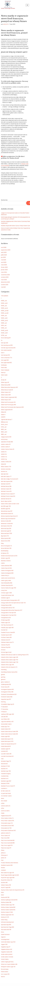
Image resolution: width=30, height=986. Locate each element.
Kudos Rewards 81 (6, 746)
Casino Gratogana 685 (7, 573)
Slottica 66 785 (5, 897)
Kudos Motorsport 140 (7, 739)
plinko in (3, 853)
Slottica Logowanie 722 (7, 915)
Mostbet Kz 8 (4, 778)
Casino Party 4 (5, 575)
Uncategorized (5, 939)
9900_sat (3, 429)
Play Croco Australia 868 (8, 843)
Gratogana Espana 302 (7, 689)
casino (3, 563)
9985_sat (3, 434)
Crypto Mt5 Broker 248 (7, 595)
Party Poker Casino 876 (7, 820)
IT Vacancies (4, 709)
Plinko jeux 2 (4, 855)
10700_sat (4, 335)
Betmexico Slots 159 (6, 526)
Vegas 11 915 (4, 944)
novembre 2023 (5, 275)
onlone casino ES (5, 806)
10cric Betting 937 (6, 338)
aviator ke (4, 454)
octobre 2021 (4, 284)
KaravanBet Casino (6, 724)
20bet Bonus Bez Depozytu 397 (9, 387)
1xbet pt (3, 372)
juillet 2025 (4, 255)
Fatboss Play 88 (5, 645)
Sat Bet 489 (4, 882)
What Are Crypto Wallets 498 (9, 964)
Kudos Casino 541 (5, 729)
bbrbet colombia (5, 469)
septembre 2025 (5, 250)
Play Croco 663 (5, 838)
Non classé (4, 801)
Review (3, 867)
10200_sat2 (4, 318)
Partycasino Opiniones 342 (8, 830)
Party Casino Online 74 (7, 818)
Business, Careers (6, 560)
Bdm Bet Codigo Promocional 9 (9, 479)
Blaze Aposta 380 (6, 538)
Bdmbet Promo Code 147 (8, 494)
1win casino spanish (6, 350)
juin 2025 (3, 257)
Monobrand (4, 763)
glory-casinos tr (5, 682)
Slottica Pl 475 (5, 917)
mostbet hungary (6, 773)
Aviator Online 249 (6, 461)
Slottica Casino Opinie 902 (8, 910)
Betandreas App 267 (6, 511)
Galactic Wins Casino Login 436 (9, 657)
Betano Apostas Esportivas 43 (9, 516)
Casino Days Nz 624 (6, 568)
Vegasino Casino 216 (6, 952)
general (3, 679)
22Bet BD (3, 412)
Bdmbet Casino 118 (6, 489)
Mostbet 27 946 (5, 766)
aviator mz (4, 456)
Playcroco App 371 (6, 848)
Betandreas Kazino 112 (7, 513)
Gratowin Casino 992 (6, 697)
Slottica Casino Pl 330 (7, 912)
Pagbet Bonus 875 (6, 815)
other (2, 808)
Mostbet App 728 (6, 771)
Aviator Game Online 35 (7, 449)
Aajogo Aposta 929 (6, 437)
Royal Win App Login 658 (7, 877)
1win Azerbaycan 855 (7, 345)
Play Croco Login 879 (6, 845)
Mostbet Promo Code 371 (8, 786)
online (2, 803)
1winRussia (4, 365)
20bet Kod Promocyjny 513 (8, 402)
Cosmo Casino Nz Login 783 (8, 588)
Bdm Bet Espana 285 (6, 481)
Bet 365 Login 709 (6, 506)
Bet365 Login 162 (5, 508)
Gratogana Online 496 (7, 692)
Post (2, 860)
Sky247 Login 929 (5, 887)
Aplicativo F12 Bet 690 (7, 442)
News (2, 798)
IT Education (4, 707)
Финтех (3, 976)
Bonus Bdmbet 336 (6, 548)
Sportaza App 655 (6, 924)
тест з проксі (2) (5, 974)
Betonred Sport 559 (6, 533)
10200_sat (4, 315)
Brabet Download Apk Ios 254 (9, 556)
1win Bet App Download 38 (8, 348)
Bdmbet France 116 (6, 491)
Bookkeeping (4, 551)
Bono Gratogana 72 (6, 546)
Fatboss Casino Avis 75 (7, 642)
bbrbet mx (4, 471)
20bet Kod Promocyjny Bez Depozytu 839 (12, 407)
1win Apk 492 (4, 343)
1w (1, 340)
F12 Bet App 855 (5, 620)
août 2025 (3, 252)
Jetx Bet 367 (4, 716)
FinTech (3, 650)
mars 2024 (4, 272)
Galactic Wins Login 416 (7, 664)
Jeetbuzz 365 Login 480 (7, 714)
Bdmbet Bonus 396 (6, 486)
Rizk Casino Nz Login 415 (7, 872)
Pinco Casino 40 (5, 835)
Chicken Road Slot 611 (7, 585)
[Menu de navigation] (27, 5)
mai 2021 (3, 287)
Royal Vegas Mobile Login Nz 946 (10, 875)
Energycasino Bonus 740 (7, 608)
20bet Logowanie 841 (6, 409)
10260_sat (4, 323)
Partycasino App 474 (7, 823)
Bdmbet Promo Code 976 (8, 496)
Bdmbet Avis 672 (5, 484)
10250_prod (4, 320)
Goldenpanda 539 (6, 684)
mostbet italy (4, 776)
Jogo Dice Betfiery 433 (7, 721)
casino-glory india (6, 580)
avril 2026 (3, 247)
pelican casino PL (5, 833)
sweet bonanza (5, 934)
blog (2, 543)
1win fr (2, 352)
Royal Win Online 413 (6, 880)
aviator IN (3, 452)
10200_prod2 (4, 310)
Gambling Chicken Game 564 (9, 672)
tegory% (3, 937)
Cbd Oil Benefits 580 (6, 583)
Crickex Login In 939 (6, 593)
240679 (3, 417)
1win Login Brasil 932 (6, 362)
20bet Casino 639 (6, 395)
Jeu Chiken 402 (5, 719)
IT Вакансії (4, 711)
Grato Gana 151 (5, 687)
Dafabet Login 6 (5, 598)
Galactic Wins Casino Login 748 (9, 662)
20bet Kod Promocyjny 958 (8, 404)
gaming (3, 677)
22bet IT (3, 414)
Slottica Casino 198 (6, 902)
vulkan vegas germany (7, 962)
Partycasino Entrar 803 (7, 825)
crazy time (4, 590)
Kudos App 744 (5, 726)
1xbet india (4, 367)
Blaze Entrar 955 (5, 541)
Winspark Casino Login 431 (8, 966)
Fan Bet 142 (4, 630)
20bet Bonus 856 (5, 385)
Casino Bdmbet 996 (6, 565)
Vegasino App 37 (5, 947)
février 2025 (4, 267)
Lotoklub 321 (4, 751)
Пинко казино (4, 971)
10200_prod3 (4, 313)
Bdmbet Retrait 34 (6, 499)
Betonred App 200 (6, 528)
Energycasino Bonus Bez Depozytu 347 (11, 610)
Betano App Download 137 (8, 518)
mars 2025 (4, 265)
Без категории (4, 969)
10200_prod (4, 308)
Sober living (4, 919)
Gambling (3, 669)
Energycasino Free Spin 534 (8, 615)
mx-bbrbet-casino (6, 796)
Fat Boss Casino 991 (6, 637)
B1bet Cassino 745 (6, 466)
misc (2, 759)
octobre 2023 (4, 277)
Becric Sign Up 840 (6, 501)
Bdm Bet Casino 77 (6, 476)
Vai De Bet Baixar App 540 (8, 942)
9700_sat (3, 427)
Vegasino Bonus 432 (6, 949)
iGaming (3, 702)
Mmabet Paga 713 (6, 761)
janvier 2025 (4, 270)
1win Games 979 (5, 355)
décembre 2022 (5, 282)
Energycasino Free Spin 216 (8, 612)
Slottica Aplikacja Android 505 (9, 900)
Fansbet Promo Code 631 (8, 632)
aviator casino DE (6, 444)
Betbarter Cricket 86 (7, 523)
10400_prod (4, 330)
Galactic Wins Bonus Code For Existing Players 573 (14, 655)
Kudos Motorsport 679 (7, 741)
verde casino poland (6, 954)
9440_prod (4, 424)
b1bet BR (3, 464)
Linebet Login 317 (5, 749)
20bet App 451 (5, 382)
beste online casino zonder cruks (10, 504)
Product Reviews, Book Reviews (9, 863)
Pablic (2, 813)
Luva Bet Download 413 (7, 756)
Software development (7, 922)
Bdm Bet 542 (4, 474)
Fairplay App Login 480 (7, 627)
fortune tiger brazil (6, 652)
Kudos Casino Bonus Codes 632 (9, 734)
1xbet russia (4, 375)
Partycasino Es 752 (6, 828)
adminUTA (5, 24)
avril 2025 (3, 262)
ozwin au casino (5, 811)
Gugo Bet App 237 (6, 699)
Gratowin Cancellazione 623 (8, 694)
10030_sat (4, 305)
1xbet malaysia (5, 370)
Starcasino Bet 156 (6, 929)
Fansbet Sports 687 (6, 635)
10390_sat (4, 328)
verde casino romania (7, 957)
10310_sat (3, 325)
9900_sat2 (4, 432)
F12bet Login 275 (5, 622)
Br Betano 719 (4, 553)
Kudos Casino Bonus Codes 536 (9, 731)
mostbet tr (4, 788)
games (3, 674)
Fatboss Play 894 (5, 647)
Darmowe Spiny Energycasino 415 (10, 600)
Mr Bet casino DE (5, 791)
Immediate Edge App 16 (7, 704)
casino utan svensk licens (8, 578)
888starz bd (4, 422)
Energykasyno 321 (6, 617)
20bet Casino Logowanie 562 (9, 397)
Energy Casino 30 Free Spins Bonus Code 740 (13, 603)
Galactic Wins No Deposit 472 (9, 667)
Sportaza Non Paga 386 (7, 927)
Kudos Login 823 (5, 736)
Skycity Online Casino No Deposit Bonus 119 (12, 890)
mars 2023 (4, 279)
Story (2, 932)
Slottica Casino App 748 (7, 905)
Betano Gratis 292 (6, 521)
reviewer (3, 870)
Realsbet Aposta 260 (6, 865)
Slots (2, 892)
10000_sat (4, 300)
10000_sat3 (4, 303)
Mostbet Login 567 (6, 781)
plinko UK (3, 858)
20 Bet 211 (3, 380)
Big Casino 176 (5, 536)
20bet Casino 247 (6, 392)
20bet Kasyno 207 (6, 400)
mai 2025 (3, 260)
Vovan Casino (5, 959)
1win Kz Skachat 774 (6, 357)
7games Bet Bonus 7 (6, 419)
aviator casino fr (5, 447)
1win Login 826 (5, 360)
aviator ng (4, 459)
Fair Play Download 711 (7, 625)
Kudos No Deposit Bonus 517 (8, 744)
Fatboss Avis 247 (5, 640)
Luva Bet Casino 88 (6, 754)
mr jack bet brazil (6, 793)
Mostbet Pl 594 (5, 783)
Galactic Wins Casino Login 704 (9, 660)
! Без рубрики (4, 296)
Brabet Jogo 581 (5, 558)
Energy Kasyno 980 (6, 605)
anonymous (4, 439)
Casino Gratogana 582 (7, 570)
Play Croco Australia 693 (7, 840)
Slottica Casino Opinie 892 (8, 907)
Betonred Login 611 (6, 531)
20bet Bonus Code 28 (7, 390)
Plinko (2, 850)
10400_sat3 (4, 333)
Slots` (2, 895)
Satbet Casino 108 (6, 885)
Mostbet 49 (4, 768)
